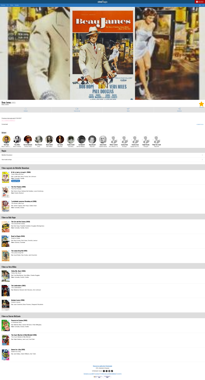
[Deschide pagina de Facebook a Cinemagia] (104, 371)
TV (7, 5)
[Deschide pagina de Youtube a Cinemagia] (109, 371)
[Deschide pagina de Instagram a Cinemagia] (107, 371)
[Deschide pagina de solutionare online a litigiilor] (107, 377)
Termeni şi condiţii (89, 374)
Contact (97, 374)
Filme (11, 5)
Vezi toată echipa (7, 159)
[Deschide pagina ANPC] (98, 377)
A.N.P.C (119, 374)
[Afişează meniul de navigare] (200, 5)
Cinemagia (102, 2)
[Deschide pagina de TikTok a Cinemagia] (112, 371)
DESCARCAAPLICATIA (201, 2)
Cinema (3, 5)
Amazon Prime (15, 181)
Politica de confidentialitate (108, 374)
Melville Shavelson (7, 155)
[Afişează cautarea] (203, 5)
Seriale (17, 5)
